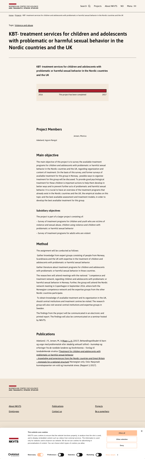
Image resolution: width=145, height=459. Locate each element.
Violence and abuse (24, 25)
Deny (122, 445)
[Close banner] (141, 431)
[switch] (61, 454)
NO (122, 6)
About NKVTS (111, 6)
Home (11, 15)
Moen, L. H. (67, 340)
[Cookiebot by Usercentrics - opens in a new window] (13, 454)
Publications (57, 406)
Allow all (122, 433)
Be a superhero (102, 411)
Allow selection (122, 439)
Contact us (57, 411)
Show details (110, 455)
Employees (14, 411)
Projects (97, 6)
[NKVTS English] (23, 6)
